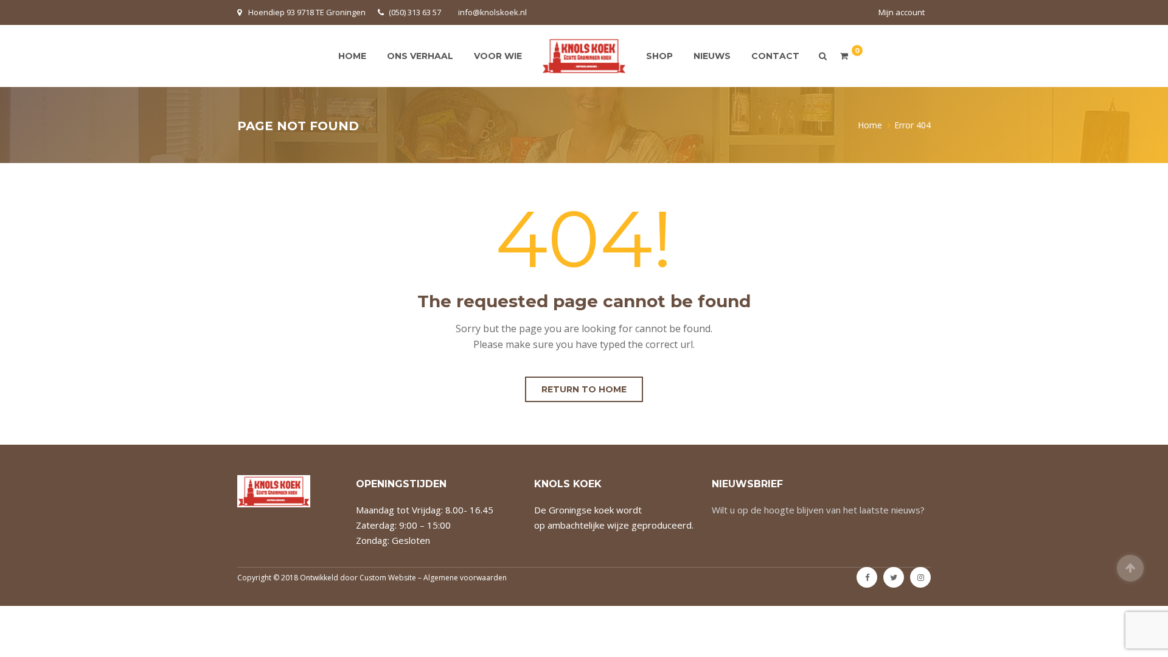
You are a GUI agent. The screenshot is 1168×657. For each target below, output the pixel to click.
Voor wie (498, 55)
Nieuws (712, 55)
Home (352, 55)
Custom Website (388, 577)
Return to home (584, 389)
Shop (659, 55)
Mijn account (901, 12)
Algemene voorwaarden (465, 577)
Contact (775, 55)
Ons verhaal (420, 55)
